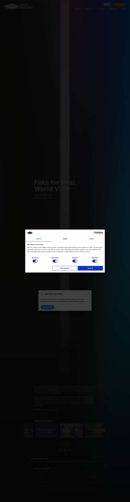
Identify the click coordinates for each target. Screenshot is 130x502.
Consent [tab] (38, 238)
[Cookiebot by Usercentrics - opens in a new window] (95, 233)
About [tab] (91, 238)
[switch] (55, 261)
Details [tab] (65, 238)
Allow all (90, 268)
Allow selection (64, 268)
